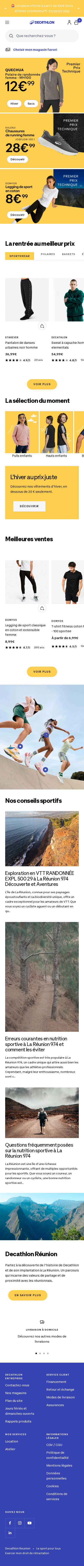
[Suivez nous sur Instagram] (20, 1523)
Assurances (55, 1405)
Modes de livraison (60, 1397)
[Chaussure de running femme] (42, 140)
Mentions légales (59, 1465)
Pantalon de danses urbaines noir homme (21, 345)
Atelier (10, 1449)
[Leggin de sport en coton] (42, 196)
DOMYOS (11, 620)
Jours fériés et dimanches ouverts (19, 1411)
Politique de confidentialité (57, 1455)
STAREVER (12, 337)
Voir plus (42, 384)
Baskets (68, 254)
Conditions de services (56, 1496)
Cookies (52, 1486)
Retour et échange (60, 1389)
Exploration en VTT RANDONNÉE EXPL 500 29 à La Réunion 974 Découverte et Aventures (39, 878)
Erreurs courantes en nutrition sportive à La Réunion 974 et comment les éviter (36, 1044)
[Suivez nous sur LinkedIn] (10, 1533)
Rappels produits (18, 1421)
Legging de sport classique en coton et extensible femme (25, 630)
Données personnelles (56, 1475)
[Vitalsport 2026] (42, 85)
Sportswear (19, 256)
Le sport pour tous (48, 1548)
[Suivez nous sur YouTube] (29, 1523)
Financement (56, 1382)
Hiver (14, 103)
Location (11, 1441)
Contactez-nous (17, 1385)
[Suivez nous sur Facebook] (10, 1523)
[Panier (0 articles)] (76, 22)
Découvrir (18, 159)
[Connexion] (69, 22)
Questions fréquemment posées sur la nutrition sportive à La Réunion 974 (39, 1150)
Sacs (31, 103)
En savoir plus (59, 11)
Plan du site (14, 1400)
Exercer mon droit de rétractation (27, 1553)
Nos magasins (15, 1393)
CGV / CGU (54, 1445)
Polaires (48, 254)
